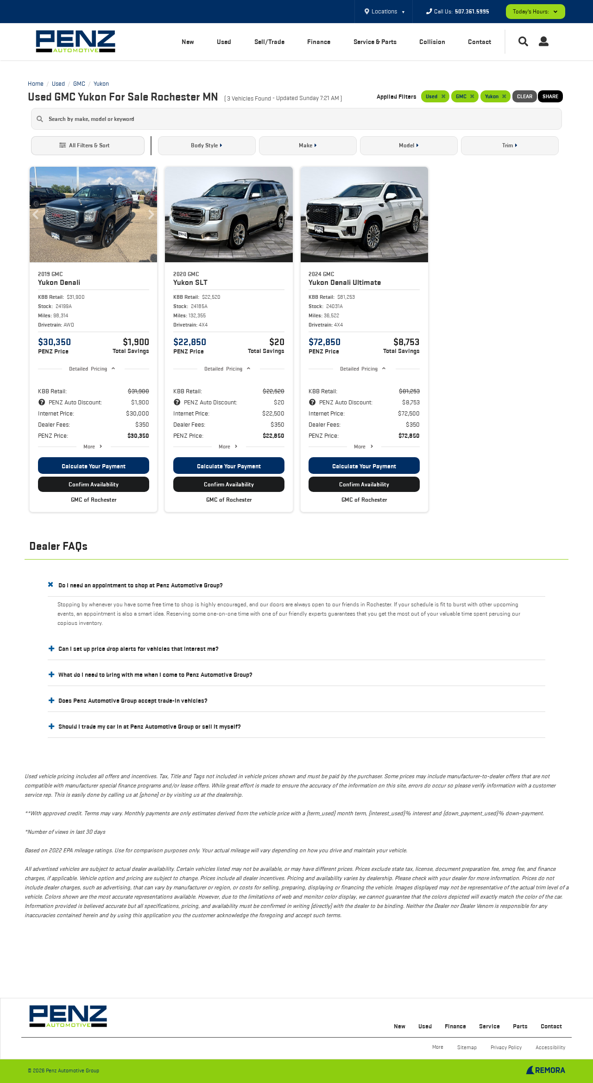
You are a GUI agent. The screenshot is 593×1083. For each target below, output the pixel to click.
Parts (520, 1026)
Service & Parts (375, 41)
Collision (432, 41)
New (188, 41)
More (89, 446)
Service (489, 1026)
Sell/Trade (269, 41)
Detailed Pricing (88, 368)
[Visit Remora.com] (545, 1072)
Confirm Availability (94, 484)
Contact (479, 41)
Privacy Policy (506, 1047)
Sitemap (467, 1047)
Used (224, 41)
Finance (318, 41)
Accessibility (550, 1047)
